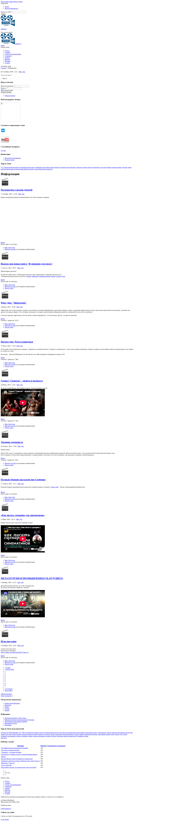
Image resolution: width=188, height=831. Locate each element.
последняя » (9, 690)
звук (131, 732)
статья (125, 734)
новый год (41, 734)
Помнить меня (8, 90)
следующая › (9, 689)
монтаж (19, 734)
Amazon (58, 276)
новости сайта (33, 734)
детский (124, 167)
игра (6, 734)
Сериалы (79, 167)
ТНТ (23, 732)
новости (25, 734)
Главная (3, 68)
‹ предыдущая (9, 669)
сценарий (24, 736)
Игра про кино (8, 641)
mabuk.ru (4, 29)
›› (5, 774)
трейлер (54, 736)
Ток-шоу (103, 167)
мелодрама (10, 169)
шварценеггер (73, 736)
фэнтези (49, 169)
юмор (86, 736)
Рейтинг (43, 746)
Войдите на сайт (10, 249)
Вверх (3, 242)
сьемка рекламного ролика (42, 736)
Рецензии (8, 705)
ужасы (36, 169)
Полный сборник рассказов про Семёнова (23, 479)
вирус (95, 732)
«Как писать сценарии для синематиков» (23, 515)
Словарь (7, 52)
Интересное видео (11, 723)
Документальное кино (27, 167)
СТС (19, 732)
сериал (117, 734)
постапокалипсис (68, 734)
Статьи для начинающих (13, 54)
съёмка (30, 736)
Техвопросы (96, 167)
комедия (3, 169)
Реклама (7, 61)
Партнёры (8, 725)
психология (88, 734)
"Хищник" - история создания (11, 752)
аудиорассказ (29, 732)
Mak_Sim (22, 72)
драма (129, 167)
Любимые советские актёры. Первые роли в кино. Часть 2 (20, 761)
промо (82, 734)
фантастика (43, 169)
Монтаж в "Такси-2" (8, 763)
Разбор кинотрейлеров (12, 703)
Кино (52, 167)
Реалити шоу (65, 167)
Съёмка (7, 57)
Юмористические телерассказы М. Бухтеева (19, 720)
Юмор (7, 707)
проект (77, 734)
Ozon (63, 276)
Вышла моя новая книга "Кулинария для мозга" (27, 264)
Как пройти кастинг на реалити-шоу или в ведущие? (18, 767)
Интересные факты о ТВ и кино (15, 718)
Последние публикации (13, 158)
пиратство (58, 734)
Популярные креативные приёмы (16, 721)
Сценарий (8, 56)
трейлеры (60, 736)
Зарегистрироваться (11, 8)
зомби (3, 734)
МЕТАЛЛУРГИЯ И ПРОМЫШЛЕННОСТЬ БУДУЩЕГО (32, 578)
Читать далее (9, 288)
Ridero (29, 276)
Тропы (3, 756)
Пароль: (4, 88)
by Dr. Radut (5, 819)
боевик (109, 167)
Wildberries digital (44, 276)
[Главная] (8, 25)
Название (20, 746)
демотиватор (102, 732)
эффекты (81, 736)
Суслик (3, 150)
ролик (112, 734)
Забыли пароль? (10, 95)
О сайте (7, 63)
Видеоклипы (15, 167)
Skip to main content (7, 1)
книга (14, 734)
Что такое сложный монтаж (10, 750)
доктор (109, 732)
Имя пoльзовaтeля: (7, 86)
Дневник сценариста (12, 442)
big (8, 732)
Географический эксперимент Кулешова (14, 748)
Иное (48, 167)
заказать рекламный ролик (120, 732)
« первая (7, 668)
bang (4, 732)
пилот (53, 734)
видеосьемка (89, 732)
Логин (7, 7)
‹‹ (5, 771)
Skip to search (18, 1)
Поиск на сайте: (6, 12)
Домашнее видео (40, 167)
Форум (7, 710)
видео (41, 732)
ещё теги (4, 738)
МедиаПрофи (13, 732)
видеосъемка (80, 732)
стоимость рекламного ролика (11, 736)
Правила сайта (9, 160)
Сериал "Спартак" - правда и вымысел (22, 380)
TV (2, 167)
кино (10, 734)
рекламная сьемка (104, 734)
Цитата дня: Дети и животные (17, 341)
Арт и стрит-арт (6, 765)
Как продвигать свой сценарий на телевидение (17, 759)
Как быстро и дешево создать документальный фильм (19, 754)
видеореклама (70, 732)
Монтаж (7, 59)
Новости (57, 167)
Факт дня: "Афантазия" (14, 302)
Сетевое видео (87, 167)
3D (2, 732)
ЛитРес (53, 276)
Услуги (7, 50)
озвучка (47, 734)
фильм (66, 736)
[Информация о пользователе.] (5, 185)
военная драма (116, 167)
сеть (121, 734)
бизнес (36, 732)
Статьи (7, 708)
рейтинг (95, 734)
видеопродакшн (49, 732)
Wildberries (35, 276)
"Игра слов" (55, 487)
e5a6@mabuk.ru (6, 808)
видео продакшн (60, 732)
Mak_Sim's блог (10, 247)
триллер (31, 169)
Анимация (6, 167)
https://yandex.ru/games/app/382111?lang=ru (14, 652)
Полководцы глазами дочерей (16, 190)
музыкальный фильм (21, 169)
